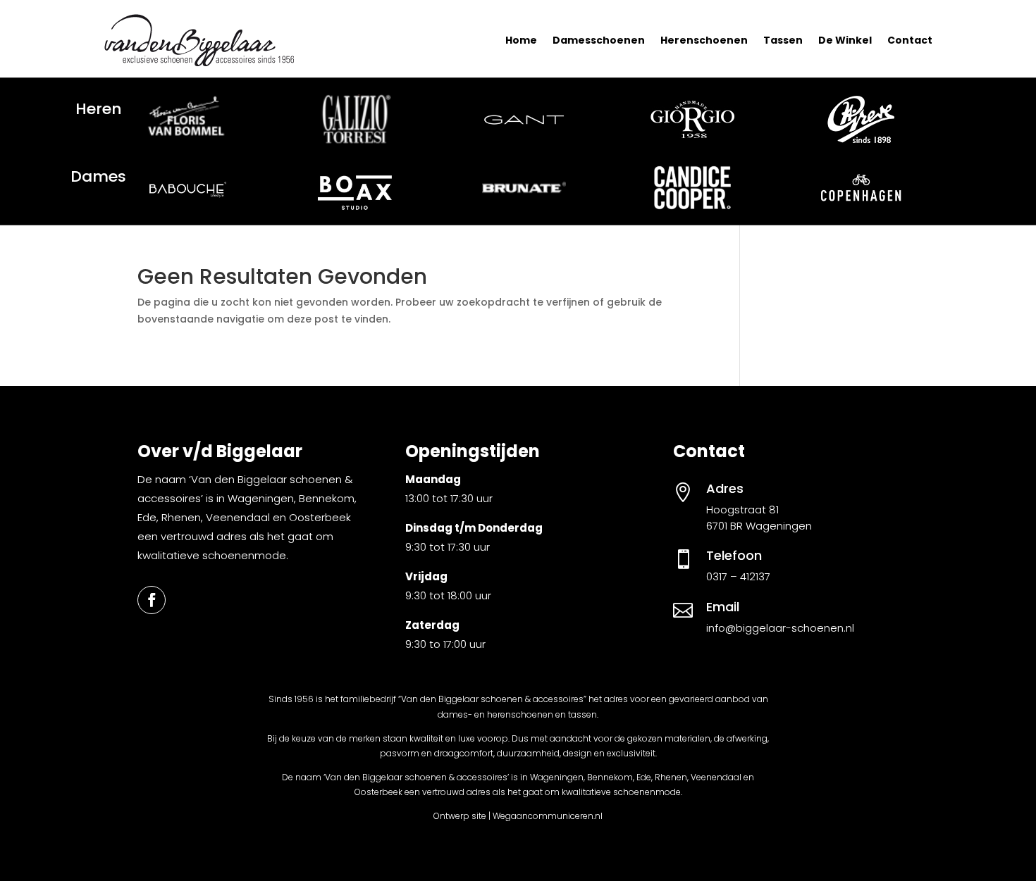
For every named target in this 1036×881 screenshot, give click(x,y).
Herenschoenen (704, 40)
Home (521, 40)
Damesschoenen (599, 40)
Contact (909, 40)
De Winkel (845, 40)
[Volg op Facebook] (151, 600)
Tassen (783, 40)
